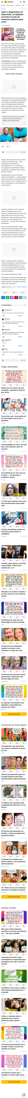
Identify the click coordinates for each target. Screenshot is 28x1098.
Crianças (3, 394)
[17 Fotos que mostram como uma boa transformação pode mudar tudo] (14, 490)
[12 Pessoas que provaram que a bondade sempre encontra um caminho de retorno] (14, 1033)
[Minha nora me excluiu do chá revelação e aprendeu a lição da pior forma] (14, 377)
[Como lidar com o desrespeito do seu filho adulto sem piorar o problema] (14, 405)
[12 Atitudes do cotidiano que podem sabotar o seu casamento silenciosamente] (14, 848)
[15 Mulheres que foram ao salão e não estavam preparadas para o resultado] (14, 977)
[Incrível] (8, 2)
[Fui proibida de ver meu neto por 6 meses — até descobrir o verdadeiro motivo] (14, 462)
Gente (2, 508)
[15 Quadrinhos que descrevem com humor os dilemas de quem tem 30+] (14, 735)
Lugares (3, 451)
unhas (13, 165)
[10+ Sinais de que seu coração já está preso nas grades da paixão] (14, 877)
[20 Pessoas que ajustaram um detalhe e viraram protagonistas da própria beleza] (14, 820)
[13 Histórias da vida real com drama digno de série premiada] (14, 609)
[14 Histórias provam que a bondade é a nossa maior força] (14, 1062)
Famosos (3, 570)
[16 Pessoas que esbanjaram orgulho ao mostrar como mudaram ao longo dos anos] (14, 635)
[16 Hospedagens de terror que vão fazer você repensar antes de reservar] (14, 433)
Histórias (3, 8)
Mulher (3, 994)
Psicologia (3, 536)
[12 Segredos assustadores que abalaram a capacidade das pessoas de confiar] (14, 691)
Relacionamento (5, 866)
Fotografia (3, 809)
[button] (5, 292)
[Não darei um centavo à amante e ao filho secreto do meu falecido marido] (14, 580)
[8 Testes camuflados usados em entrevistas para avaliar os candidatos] (14, 518)
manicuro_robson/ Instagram (19, 287)
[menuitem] (3, 5)
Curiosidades (4, 681)
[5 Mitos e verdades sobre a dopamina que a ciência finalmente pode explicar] (14, 1005)
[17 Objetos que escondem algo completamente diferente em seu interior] (14, 792)
